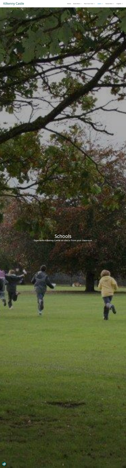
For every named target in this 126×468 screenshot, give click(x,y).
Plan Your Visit (88, 4)
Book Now (76, 4)
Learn (99, 4)
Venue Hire (108, 4)
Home (69, 4)
